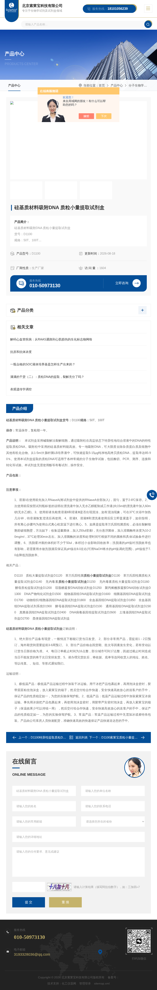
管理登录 (85, 983)
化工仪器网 (69, 983)
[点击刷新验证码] (59, 887)
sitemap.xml (102, 983)
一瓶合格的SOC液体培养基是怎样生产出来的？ (42, 364)
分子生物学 (136, 85)
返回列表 (81, 737)
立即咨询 (121, 283)
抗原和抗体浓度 (21, 352)
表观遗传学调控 (21, 389)
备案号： (113, 977)
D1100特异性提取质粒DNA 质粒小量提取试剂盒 (63, 737)
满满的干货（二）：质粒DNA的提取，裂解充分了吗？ (47, 376)
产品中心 (14, 85)
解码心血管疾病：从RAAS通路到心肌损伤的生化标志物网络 (51, 339)
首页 (102, 85)
